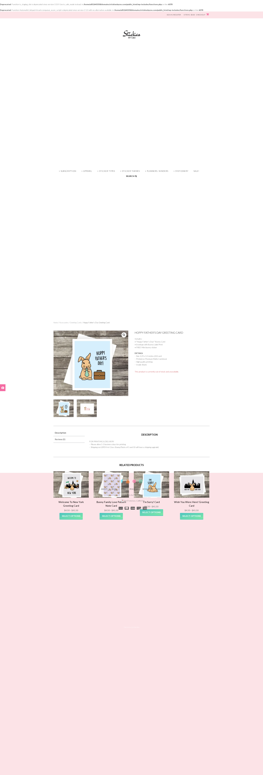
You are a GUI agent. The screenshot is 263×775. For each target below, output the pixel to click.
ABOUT (104, 489)
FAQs (123, 489)
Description (60, 432)
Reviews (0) (60, 439)
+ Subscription (67, 171)
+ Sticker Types (106, 171)
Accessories (63, 322)
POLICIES (134, 489)
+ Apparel (86, 171)
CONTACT (160, 489)
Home (55, 322)
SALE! (196, 171)
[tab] (69, 432)
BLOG (114, 489)
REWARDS (147, 489)
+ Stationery (180, 171)
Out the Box (135, 627)
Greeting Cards (76, 322)
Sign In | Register (174, 15)
